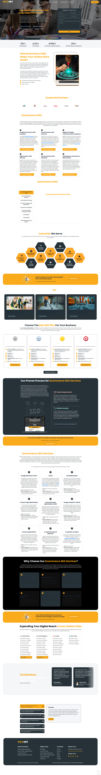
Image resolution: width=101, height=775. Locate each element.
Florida (58, 749)
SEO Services (40, 2)
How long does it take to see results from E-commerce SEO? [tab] (30, 721)
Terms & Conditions (34, 762)
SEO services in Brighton (41, 652)
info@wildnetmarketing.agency (75, 751)
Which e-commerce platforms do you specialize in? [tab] (31, 716)
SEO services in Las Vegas (25, 654)
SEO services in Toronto (57, 638)
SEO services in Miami (24, 643)
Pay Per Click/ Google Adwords (25, 751)
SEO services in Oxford (41, 651)
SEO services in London (41, 638)
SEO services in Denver (24, 649)
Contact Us (94, 2)
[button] (74, 278)
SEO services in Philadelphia (25, 652)
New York (59, 751)
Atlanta (58, 756)
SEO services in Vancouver (58, 640)
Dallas (58, 753)
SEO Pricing (42, 749)
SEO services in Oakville (57, 652)
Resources (71, 2)
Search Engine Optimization (24, 749)
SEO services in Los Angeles (25, 640)
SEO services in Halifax (57, 649)
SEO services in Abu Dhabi (74, 640)
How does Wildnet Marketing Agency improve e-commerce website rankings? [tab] (31, 711)
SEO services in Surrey (57, 654)
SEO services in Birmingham (42, 649)
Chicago (59, 758)
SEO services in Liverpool (41, 645)
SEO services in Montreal (57, 645)
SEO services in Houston (25, 642)
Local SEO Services (22, 753)
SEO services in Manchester (42, 640)
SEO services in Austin (24, 647)
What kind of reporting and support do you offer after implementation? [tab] (31, 731)
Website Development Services (25, 755)
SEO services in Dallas (24, 651)
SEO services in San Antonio (25, 645)
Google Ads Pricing (44, 756)
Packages (55, 2)
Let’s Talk (51, 719)
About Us (33, 2)
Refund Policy (20, 762)
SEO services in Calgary (57, 642)
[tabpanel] (58, 206)
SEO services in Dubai (73, 638)
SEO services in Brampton (58, 651)
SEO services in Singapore (74, 643)
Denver (58, 755)
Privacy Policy (27, 762)
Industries (48, 2)
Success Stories (63, 2)
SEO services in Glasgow (41, 642)
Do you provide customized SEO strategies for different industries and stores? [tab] (30, 726)
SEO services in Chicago (25, 638)
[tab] (26, 192)
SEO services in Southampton (42, 654)
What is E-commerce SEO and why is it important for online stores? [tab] (29, 706)
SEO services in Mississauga (58, 643)
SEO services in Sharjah (73, 642)
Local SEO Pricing (44, 751)
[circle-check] (29, 472)
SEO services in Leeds (41, 643)
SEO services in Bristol (41, 647)
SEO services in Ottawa (57, 647)
